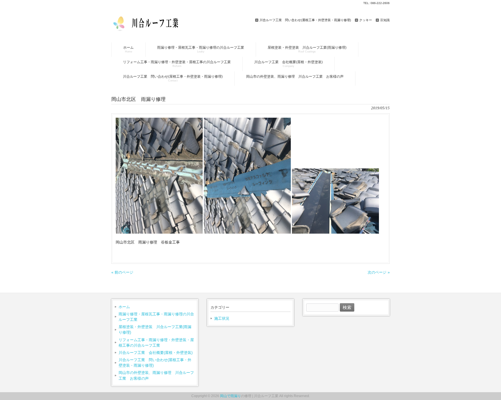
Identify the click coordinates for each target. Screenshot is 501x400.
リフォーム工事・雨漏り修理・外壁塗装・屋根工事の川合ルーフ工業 (156, 343)
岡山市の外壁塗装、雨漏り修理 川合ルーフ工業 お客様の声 (156, 375)
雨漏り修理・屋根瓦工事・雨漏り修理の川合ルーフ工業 (156, 317)
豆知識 (385, 20)
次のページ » (379, 272)
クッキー (365, 20)
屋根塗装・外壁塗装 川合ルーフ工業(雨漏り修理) (155, 329)
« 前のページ (122, 272)
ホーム (124, 307)
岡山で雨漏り (230, 396)
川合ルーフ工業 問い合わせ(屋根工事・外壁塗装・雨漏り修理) (305, 20)
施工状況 (221, 318)
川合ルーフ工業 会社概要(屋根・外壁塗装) (156, 352)
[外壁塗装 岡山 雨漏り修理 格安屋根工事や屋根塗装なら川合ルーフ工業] (149, 29)
